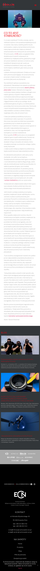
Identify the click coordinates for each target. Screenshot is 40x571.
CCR (16, 54)
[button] (35, 5)
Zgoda (20, 568)
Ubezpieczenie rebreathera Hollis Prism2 (16, 436)
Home (20, 543)
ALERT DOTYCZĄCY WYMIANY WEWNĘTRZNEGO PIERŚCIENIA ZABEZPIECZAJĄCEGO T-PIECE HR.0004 (17, 398)
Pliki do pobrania (20, 554)
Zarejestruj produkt (20, 558)
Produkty (20, 547)
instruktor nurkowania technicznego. (21, 316)
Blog (20, 551)
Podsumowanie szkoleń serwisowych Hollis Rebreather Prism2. (17, 360)
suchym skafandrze (11, 180)
